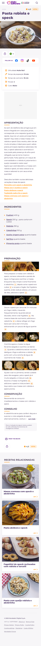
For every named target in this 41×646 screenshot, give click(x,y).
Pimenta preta (13, 243)
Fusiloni (9, 215)
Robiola (9, 226)
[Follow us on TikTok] (28, 60)
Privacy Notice (9, 625)
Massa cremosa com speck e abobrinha (19, 492)
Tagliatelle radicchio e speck (16, 193)
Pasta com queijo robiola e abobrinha (18, 601)
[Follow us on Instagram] (22, 60)
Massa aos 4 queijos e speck (16, 188)
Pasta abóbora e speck (13, 190)
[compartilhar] (5, 54)
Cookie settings (9, 628)
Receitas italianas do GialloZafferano (18, 2)
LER (34, 496)
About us (22, 622)
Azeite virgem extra (15, 235)
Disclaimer (19, 628)
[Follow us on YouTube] (34, 60)
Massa (4, 9)
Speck (9, 220)
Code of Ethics (28, 628)
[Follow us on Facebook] (17, 60)
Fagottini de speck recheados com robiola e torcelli (19, 565)
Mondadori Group (10, 631)
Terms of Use (30, 622)
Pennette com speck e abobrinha (18, 185)
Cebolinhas (11, 230)
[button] (30, 418)
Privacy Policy (19, 625)
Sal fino (9, 239)
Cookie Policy (29, 625)
